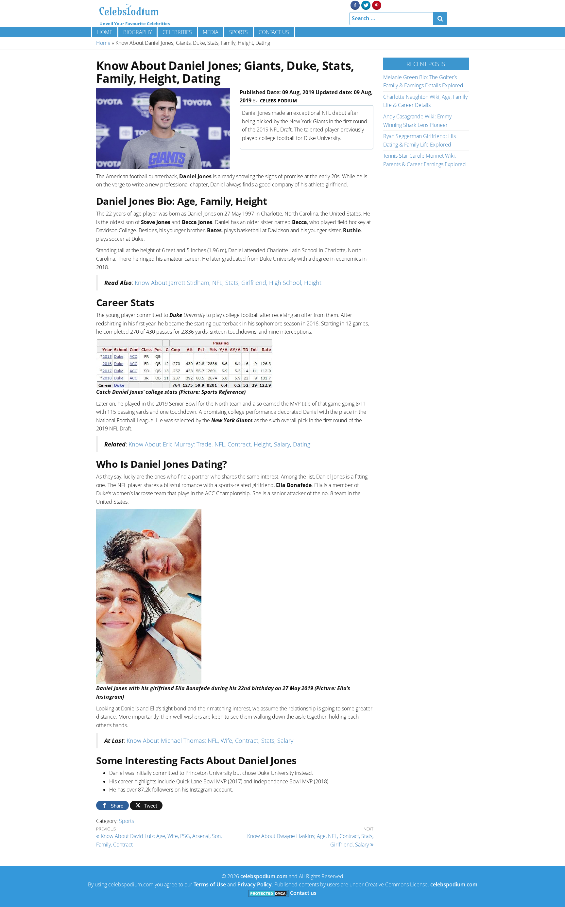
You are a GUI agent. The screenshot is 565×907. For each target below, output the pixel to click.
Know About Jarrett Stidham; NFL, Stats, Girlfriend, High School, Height (228, 283)
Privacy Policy (254, 884)
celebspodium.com (263, 876)
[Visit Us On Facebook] (355, 4)
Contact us (274, 32)
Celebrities (177, 32)
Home (104, 32)
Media (210, 32)
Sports (238, 32)
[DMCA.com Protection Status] (268, 893)
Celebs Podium (278, 100)
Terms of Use (210, 884)
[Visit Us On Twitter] (365, 4)
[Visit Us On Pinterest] (376, 4)
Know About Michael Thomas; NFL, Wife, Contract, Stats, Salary (210, 740)
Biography (137, 32)
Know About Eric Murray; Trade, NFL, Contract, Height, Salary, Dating (219, 444)
